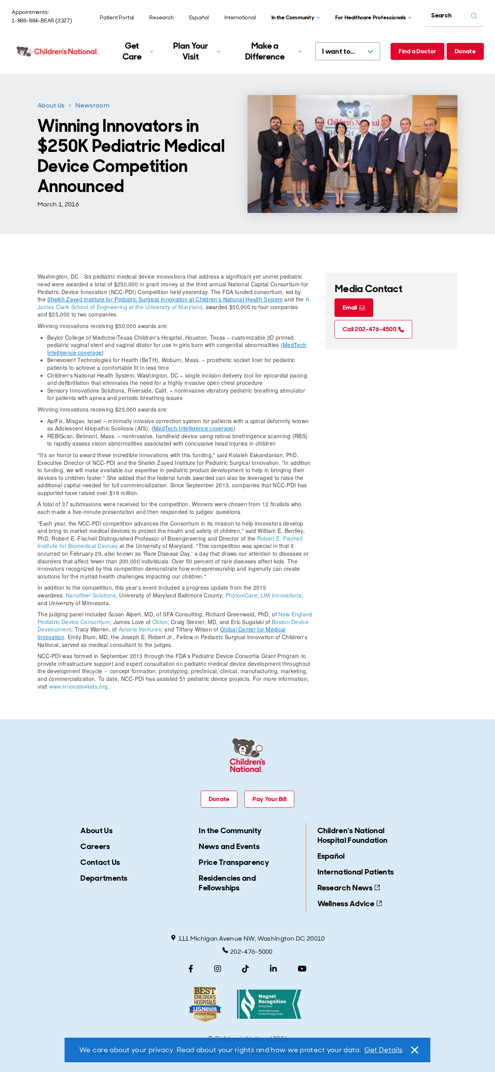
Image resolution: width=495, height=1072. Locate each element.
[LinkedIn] (273, 968)
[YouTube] (302, 968)
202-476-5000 (251, 952)
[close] (414, 1050)
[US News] (205, 1004)
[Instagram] (218, 968)
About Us (51, 105)
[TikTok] (246, 968)
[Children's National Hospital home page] (58, 51)
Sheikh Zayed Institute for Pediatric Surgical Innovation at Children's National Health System (165, 299)
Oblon (160, 622)
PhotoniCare (241, 595)
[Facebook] (191, 968)
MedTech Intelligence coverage (194, 428)
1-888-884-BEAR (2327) (42, 20)
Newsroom (92, 105)
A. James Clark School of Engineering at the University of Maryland (174, 303)
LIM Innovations (281, 595)
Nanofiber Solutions (91, 595)
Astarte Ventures (140, 629)
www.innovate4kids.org (78, 686)
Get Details (383, 1050)
